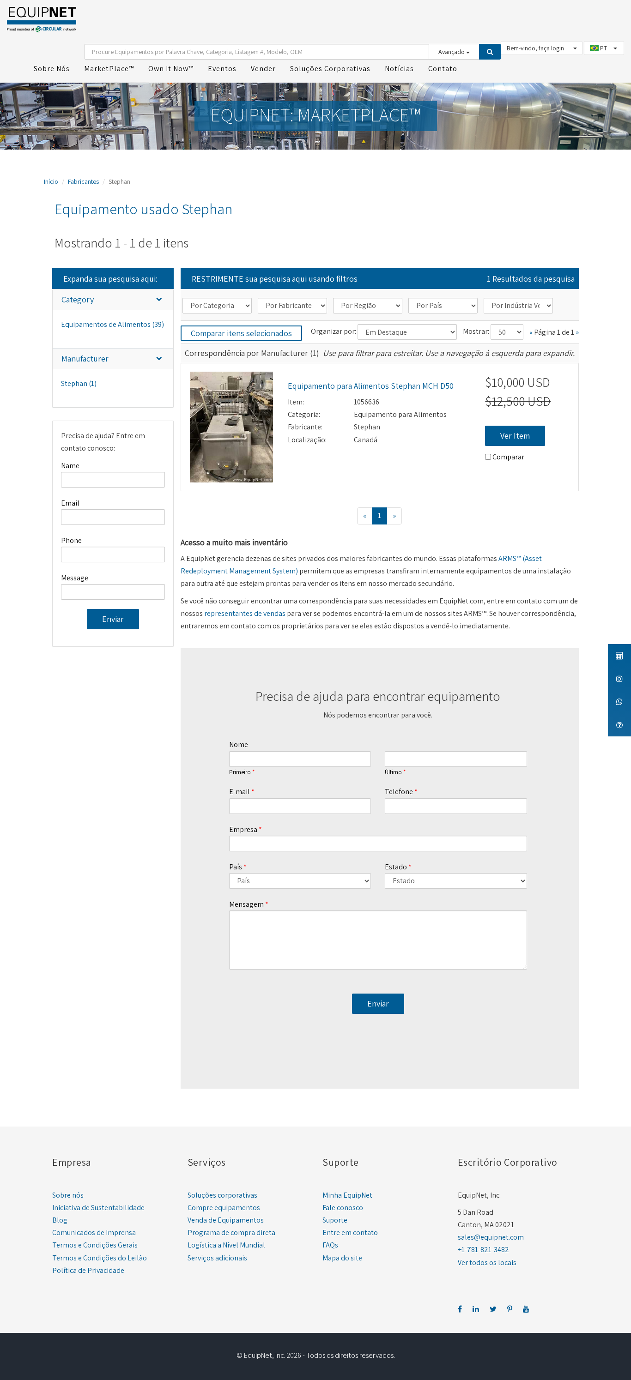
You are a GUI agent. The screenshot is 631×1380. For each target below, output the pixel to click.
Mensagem (246, 904)
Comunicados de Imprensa (94, 1232)
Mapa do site (342, 1258)
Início (51, 181)
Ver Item (515, 435)
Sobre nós (68, 1195)
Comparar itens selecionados (241, 333)
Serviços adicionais (217, 1258)
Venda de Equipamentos (226, 1220)
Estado (396, 867)
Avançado (452, 52)
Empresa (243, 829)
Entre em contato (350, 1232)
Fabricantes (83, 181)
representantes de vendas (244, 613)
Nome (238, 744)
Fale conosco (342, 1207)
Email (70, 503)
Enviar (113, 619)
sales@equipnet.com (491, 1237)
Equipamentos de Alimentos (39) (112, 324)
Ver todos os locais (487, 1262)
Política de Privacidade (88, 1270)
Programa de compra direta (231, 1232)
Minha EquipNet (347, 1195)
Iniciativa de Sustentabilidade (98, 1207)
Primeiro (240, 772)
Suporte (334, 1220)
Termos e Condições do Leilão (99, 1258)
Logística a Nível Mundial (226, 1245)
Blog (59, 1220)
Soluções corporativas (222, 1195)
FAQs (330, 1245)
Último (393, 772)
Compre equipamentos (224, 1207)
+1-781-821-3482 (483, 1249)
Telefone (399, 791)
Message (74, 578)
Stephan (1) (79, 383)
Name (70, 465)
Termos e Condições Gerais (95, 1245)
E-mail (239, 791)
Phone (71, 540)
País (235, 867)
